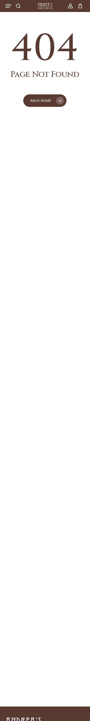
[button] (8, 5)
